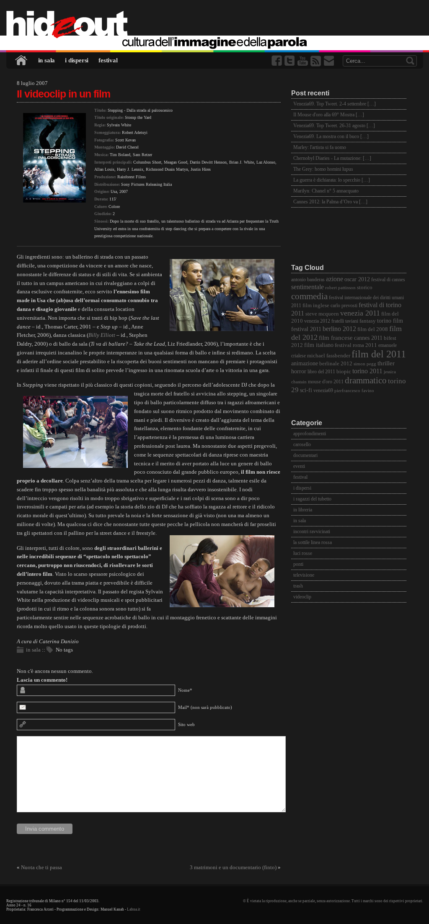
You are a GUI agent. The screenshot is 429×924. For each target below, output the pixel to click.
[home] (214, 25)
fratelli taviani (344, 321)
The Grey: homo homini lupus (323, 169)
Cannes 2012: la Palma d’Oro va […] (330, 202)
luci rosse (302, 553)
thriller (386, 363)
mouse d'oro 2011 (326, 382)
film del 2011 (378, 354)
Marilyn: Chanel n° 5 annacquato (326, 191)
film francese (336, 337)
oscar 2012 (357, 279)
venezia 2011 (360, 313)
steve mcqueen (322, 314)
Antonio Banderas (308, 279)
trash (298, 586)
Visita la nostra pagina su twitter (290, 61)
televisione (303, 575)
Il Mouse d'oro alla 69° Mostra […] (328, 115)
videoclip (302, 597)
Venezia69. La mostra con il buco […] (331, 136)
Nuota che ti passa (41, 867)
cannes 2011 (368, 337)
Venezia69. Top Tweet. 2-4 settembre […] (334, 104)
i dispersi (76, 60)
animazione (304, 363)
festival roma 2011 (356, 345)
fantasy (367, 321)
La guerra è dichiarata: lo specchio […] (331, 180)
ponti (298, 564)
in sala (46, 60)
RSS (316, 61)
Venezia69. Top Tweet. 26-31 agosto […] (334, 125)
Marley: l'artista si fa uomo (319, 147)
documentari (305, 455)
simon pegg (365, 364)
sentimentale (307, 287)
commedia (309, 296)
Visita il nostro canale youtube (303, 61)
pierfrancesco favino (354, 390)
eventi (299, 466)
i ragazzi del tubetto (312, 499)
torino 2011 (367, 371)
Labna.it (133, 909)
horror (298, 371)
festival (107, 60)
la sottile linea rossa (312, 542)
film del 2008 (372, 329)
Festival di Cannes (388, 279)
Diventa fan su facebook (277, 61)
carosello (302, 444)
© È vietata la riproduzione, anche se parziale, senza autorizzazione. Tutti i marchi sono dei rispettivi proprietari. (333, 901)
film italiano (318, 345)
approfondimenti (309, 433)
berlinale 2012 (335, 363)
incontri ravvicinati (311, 531)
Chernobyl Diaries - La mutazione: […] (332, 158)
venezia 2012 (317, 321)
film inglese (315, 305)
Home (21, 60)
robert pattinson (340, 287)
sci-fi (306, 390)
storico (364, 287)
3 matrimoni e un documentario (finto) (233, 867)
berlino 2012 (339, 328)
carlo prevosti (344, 305)
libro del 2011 (321, 372)
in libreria (302, 510)
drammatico (366, 380)
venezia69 (323, 390)
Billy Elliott (101, 335)
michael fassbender (328, 355)
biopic (343, 372)
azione (334, 278)
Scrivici (329, 61)
